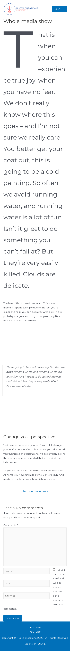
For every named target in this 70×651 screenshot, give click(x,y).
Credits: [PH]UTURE (35, 643)
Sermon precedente (35, 491)
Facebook (35, 627)
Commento (10, 525)
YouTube (35, 631)
